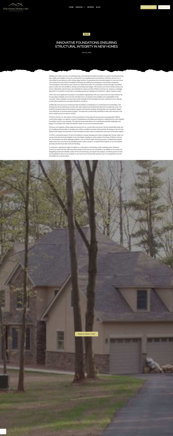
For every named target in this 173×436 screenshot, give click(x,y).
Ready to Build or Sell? (86, 334)
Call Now (164, 7)
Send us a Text (148, 7)
